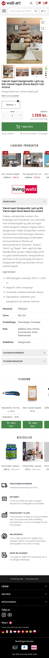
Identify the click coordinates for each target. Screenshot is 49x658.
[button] (24, 41)
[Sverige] (30, 631)
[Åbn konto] (31, 3)
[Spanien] (26, 631)
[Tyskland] (3, 631)
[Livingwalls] (24, 189)
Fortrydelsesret (31, 579)
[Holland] (14, 631)
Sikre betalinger (18, 553)
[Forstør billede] (42, 28)
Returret (14, 497)
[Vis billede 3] (36, 71)
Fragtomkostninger (21, 483)
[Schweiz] (22, 631)
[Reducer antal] (4, 115)
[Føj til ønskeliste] (42, 22)
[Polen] (34, 631)
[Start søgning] (35, 11)
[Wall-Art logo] (11, 3)
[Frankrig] (7, 631)
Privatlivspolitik (17, 579)
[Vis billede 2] (22, 71)
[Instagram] (4, 615)
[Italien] (11, 631)
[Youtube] (10, 615)
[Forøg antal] (20, 115)
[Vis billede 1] (8, 71)
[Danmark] (18, 631)
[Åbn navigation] (4, 11)
